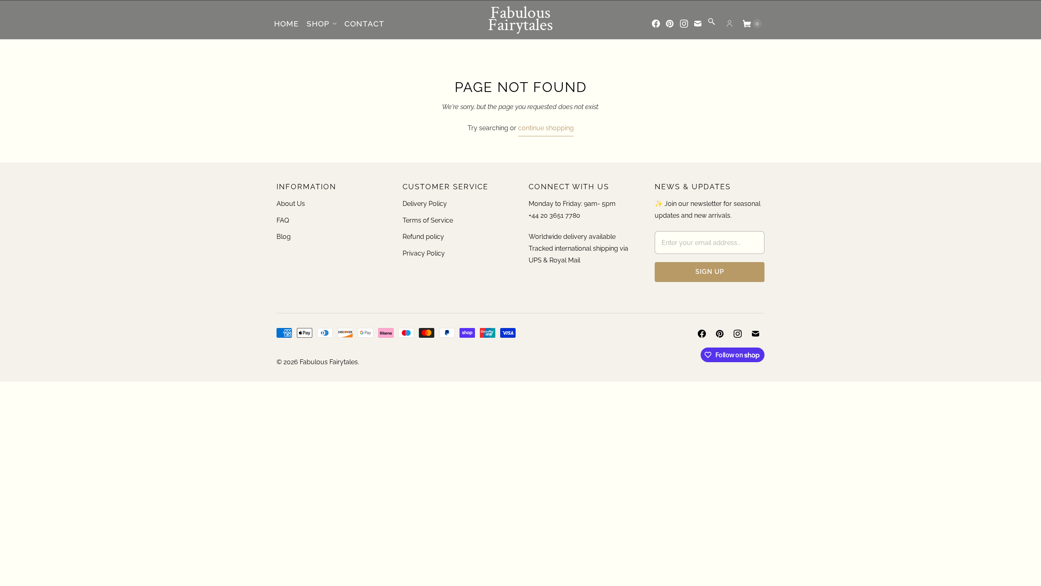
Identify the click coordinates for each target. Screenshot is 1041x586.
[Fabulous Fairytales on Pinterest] (670, 24)
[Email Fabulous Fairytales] (698, 24)
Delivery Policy (425, 204)
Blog (284, 237)
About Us (291, 204)
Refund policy (423, 237)
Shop (318, 23)
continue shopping (546, 128)
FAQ (283, 220)
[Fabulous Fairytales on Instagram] (684, 24)
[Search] (712, 24)
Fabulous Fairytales (329, 362)
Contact (364, 23)
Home (286, 23)
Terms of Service (428, 220)
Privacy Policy (424, 253)
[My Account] (729, 24)
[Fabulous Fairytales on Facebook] (656, 24)
